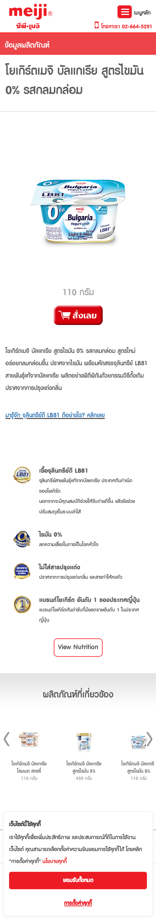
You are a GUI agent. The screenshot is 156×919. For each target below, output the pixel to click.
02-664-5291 (137, 26)
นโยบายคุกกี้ (54, 861)
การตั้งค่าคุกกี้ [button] (78, 903)
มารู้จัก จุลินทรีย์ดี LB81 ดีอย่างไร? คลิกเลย (55, 415)
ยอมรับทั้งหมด (78, 880)
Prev (6, 739)
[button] (78, 647)
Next (149, 739)
